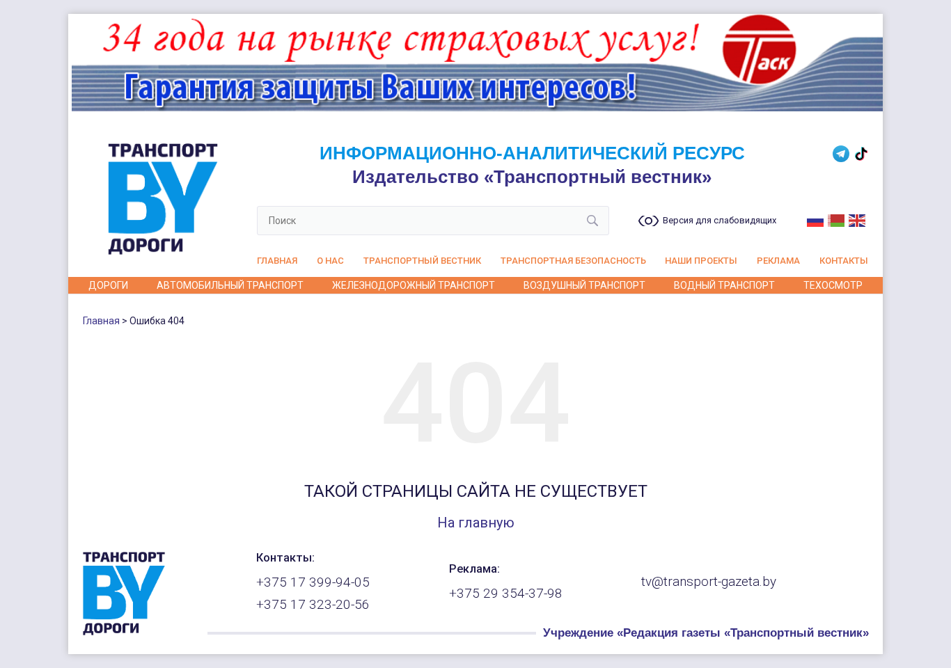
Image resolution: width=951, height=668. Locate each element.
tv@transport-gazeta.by (708, 581)
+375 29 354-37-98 (506, 593)
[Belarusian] (837, 219)
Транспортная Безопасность (573, 260)
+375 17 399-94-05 (313, 582)
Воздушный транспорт (584, 285)
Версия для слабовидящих (719, 220)
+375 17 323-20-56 (313, 604)
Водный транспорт (724, 285)
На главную (475, 522)
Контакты (843, 260)
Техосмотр (833, 285)
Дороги (108, 285)
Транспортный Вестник (422, 260)
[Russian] (816, 219)
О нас (330, 260)
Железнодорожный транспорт (413, 285)
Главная (277, 260)
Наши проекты (701, 260)
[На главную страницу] (124, 631)
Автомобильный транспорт (230, 285)
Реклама (778, 260)
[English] (858, 219)
